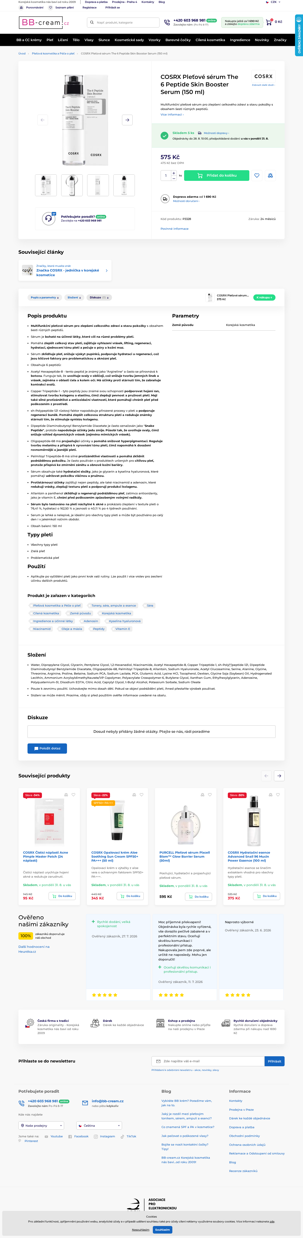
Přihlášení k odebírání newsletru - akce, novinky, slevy (185, 1070)
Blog (162, 2)
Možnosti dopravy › (216, 133)
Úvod (22, 53)
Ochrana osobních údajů (247, 1144)
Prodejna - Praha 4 (124, 2)
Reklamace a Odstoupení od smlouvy (257, 1153)
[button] (127, 120)
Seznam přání (64, 7)
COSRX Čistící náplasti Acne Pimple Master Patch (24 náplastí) (45, 857)
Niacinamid (42, 629)
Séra (150, 605)
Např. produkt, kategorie (115, 22)
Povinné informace (175, 228)
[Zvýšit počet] (174, 173)
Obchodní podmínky (244, 1136)
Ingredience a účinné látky (53, 621)
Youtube (57, 1136)
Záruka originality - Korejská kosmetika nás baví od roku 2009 (58, 1029)
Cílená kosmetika (46, 613)
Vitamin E (123, 629)
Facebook (81, 1136)
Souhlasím (162, 1229)
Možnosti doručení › (186, 201)
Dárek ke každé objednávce (123, 1025)
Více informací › (172, 114)
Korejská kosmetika (116, 613)
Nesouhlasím (141, 1229)
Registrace (89, 7)
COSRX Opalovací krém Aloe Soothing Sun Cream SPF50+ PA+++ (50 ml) (114, 857)
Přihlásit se (112, 7)
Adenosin (91, 621)
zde (272, 1221)
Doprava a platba (96, 2)
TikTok (131, 1136)
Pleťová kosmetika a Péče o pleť (53, 53)
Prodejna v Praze (241, 1109)
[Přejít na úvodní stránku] (43, 22)
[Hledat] (92, 23)
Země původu (80, 613)
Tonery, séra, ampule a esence (114, 605)
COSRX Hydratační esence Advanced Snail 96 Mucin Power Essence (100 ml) (249, 857)
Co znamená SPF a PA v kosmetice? (187, 1127)
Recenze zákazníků (243, 1171)
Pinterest (31, 1141)
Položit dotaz (49, 748)
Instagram (107, 1136)
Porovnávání (34, 7)
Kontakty (148, 2)
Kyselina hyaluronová (125, 621)
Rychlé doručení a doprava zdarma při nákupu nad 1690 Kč (255, 1029)
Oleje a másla (72, 629)
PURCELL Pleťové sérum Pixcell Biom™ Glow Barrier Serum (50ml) (184, 857)
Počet (166, 175)
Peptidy (98, 629)
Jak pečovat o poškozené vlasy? (184, 1136)
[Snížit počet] (174, 178)
